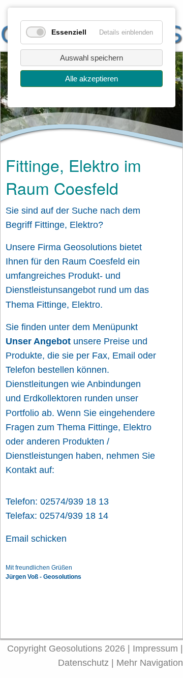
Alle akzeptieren (91, 78)
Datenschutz (84, 663)
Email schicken (36, 539)
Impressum (155, 648)
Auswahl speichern (91, 57)
